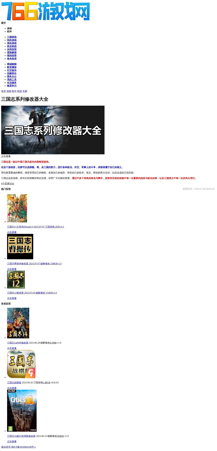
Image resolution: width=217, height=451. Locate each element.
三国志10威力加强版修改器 (21, 436)
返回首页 (6, 447)
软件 (14, 91)
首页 (3, 91)
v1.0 (59, 263)
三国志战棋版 (14, 382)
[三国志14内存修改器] (18, 337)
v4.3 (62, 227)
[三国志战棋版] (21, 377)
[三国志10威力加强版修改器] (22, 431)
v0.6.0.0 (55, 382)
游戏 (8, 91)
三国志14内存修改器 (17, 342)
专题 (24, 91)
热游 (19, 91)
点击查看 (12, 232)
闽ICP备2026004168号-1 (23, 447)
